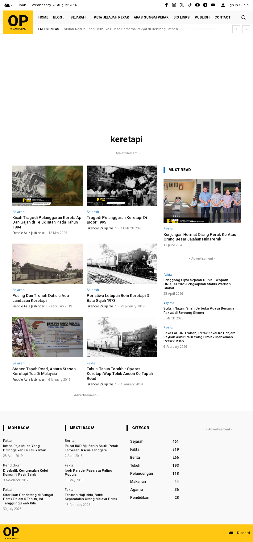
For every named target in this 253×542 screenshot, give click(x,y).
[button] (243, 17)
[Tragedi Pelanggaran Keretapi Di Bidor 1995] (122, 186)
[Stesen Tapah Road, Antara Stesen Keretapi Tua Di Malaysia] (47, 337)
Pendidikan (12, 465)
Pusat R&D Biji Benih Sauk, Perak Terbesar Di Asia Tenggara (91, 448)
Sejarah (18, 211)
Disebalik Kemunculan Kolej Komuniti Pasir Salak (25, 473)
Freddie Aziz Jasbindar (28, 233)
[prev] (236, 29)
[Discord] (213, 5)
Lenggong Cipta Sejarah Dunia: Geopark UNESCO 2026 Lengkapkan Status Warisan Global (197, 284)
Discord (243, 533)
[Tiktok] (189, 5)
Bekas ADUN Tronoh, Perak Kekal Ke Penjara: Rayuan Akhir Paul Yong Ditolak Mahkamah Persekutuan (200, 337)
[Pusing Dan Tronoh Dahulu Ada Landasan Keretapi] (47, 264)
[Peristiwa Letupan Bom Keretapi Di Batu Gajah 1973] (122, 264)
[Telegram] (205, 5)
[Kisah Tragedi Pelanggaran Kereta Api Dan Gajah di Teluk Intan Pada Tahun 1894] (47, 186)
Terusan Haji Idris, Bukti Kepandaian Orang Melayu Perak (91, 497)
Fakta (91, 363)
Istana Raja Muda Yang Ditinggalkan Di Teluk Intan (24, 448)
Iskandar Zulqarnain (102, 228)
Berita (168, 228)
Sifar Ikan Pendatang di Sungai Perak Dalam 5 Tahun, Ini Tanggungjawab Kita (28, 499)
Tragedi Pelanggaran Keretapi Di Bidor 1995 (117, 220)
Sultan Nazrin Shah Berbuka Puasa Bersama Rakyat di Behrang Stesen (199, 310)
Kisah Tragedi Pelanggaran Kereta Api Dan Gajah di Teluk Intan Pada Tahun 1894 (47, 222)
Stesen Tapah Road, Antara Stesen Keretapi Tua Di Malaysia (44, 371)
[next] (246, 29)
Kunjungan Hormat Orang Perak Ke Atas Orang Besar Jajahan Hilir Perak (200, 237)
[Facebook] (166, 5)
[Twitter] (182, 5)
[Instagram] (174, 5)
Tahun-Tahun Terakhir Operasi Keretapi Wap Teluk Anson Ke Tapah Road (120, 374)
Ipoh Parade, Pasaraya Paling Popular (88, 473)
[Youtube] (197, 5)
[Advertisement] (126, 85)
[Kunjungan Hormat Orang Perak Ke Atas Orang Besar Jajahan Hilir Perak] (202, 201)
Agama (169, 303)
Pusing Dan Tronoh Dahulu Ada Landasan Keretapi (40, 298)
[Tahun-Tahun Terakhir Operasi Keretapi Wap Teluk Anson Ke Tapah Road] (122, 337)
